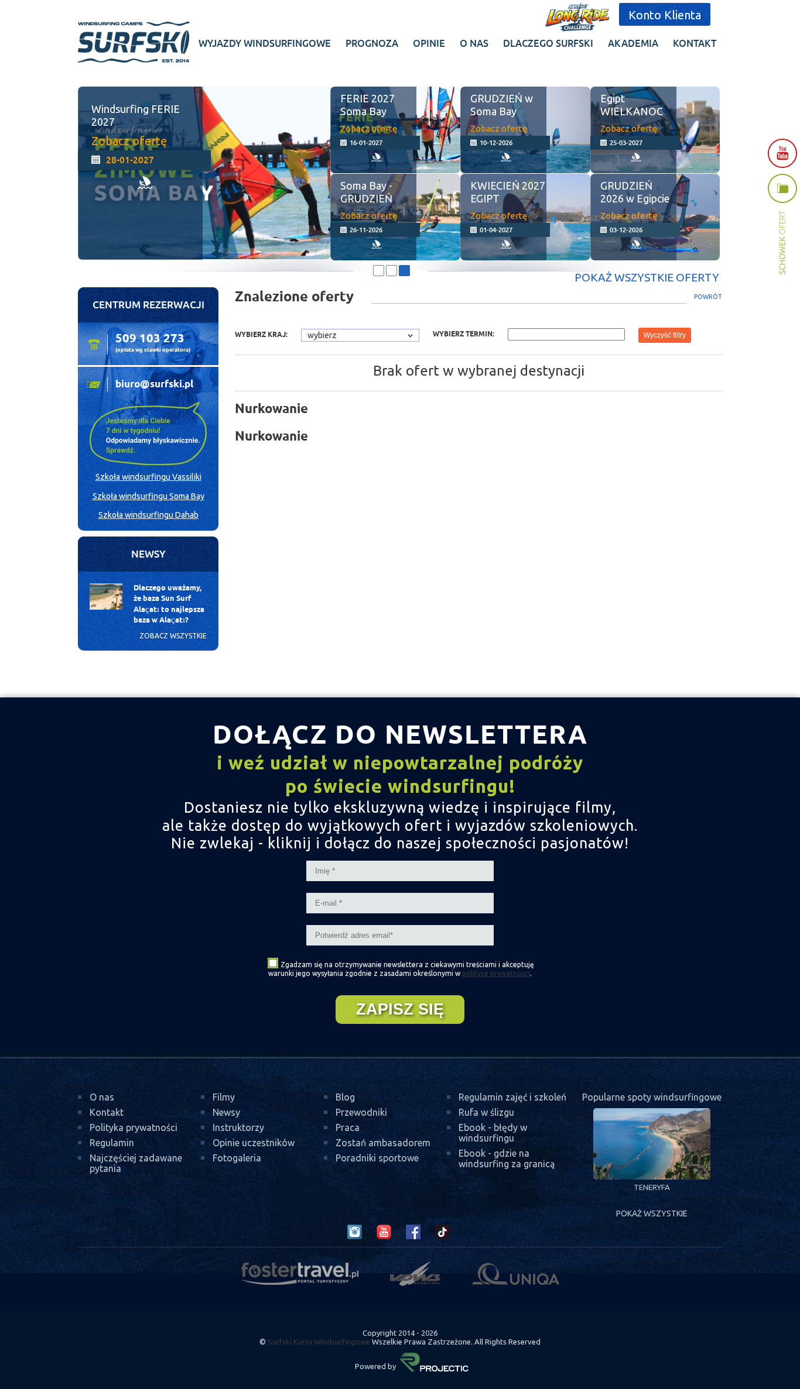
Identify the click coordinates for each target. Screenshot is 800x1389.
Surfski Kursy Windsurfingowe (319, 1342)
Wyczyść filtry (665, 335)
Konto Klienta (664, 15)
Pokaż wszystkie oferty (647, 277)
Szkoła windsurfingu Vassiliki (148, 477)
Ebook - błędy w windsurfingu (493, 1132)
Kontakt (107, 1112)
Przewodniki (361, 1112)
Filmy (224, 1097)
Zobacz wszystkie (173, 636)
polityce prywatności (496, 973)
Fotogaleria (237, 1158)
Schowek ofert (782, 224)
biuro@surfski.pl (154, 384)
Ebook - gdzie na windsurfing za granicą (507, 1158)
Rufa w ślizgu (486, 1112)
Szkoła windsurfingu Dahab (148, 515)
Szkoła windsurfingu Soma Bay (148, 496)
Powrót (708, 296)
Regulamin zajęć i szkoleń (512, 1097)
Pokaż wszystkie (652, 1213)
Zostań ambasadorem (383, 1142)
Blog (345, 1097)
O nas (102, 1097)
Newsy (226, 1112)
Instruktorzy (238, 1127)
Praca (348, 1127)
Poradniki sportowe (377, 1158)
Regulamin (112, 1142)
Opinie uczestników (254, 1142)
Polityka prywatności (133, 1127)
